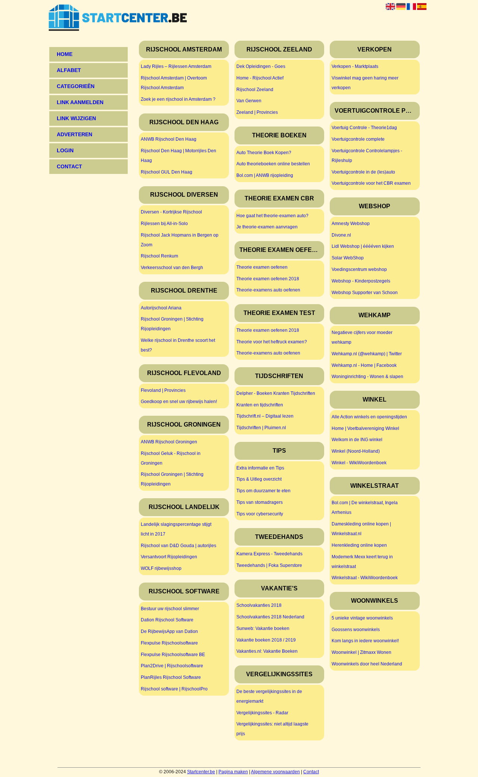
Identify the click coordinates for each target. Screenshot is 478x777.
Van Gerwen (248, 100)
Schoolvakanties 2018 (259, 605)
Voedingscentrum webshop (359, 269)
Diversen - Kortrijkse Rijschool (171, 212)
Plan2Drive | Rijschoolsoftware (172, 665)
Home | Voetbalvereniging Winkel (365, 428)
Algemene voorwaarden (275, 771)
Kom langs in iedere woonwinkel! (365, 640)
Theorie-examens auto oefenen (268, 290)
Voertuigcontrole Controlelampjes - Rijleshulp (367, 155)
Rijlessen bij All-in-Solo (164, 223)
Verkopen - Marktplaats (355, 66)
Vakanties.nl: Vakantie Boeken (267, 651)
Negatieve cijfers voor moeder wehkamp (362, 337)
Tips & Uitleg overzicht (259, 479)
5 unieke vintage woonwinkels (362, 618)
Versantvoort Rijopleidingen (169, 556)
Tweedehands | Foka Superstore (269, 565)
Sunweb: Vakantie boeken (262, 628)
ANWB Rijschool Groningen (169, 441)
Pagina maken (233, 771)
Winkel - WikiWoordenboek (359, 462)
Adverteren (74, 134)
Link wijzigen (76, 118)
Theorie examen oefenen (262, 267)
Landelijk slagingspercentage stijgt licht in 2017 (176, 529)
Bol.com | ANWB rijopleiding (264, 175)
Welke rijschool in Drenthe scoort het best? (178, 345)
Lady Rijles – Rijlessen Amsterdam (176, 66)
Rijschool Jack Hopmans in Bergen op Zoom (179, 240)
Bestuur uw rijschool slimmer (170, 608)
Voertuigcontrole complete (358, 139)
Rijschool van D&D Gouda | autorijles (178, 545)
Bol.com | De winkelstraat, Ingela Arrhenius (365, 507)
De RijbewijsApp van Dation (169, 631)
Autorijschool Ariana (161, 308)
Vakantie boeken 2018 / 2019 (266, 640)
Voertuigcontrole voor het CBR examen (371, 183)
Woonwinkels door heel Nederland (367, 664)
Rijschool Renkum (159, 256)
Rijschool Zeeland (254, 89)
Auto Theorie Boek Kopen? (263, 152)
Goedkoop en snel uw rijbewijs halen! (179, 401)
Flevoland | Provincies (163, 390)
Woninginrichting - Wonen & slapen (367, 376)
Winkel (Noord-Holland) (356, 451)
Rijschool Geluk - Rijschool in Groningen (171, 458)
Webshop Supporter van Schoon (365, 292)
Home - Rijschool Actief (259, 78)
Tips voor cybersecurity (259, 514)
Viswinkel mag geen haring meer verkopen (365, 82)
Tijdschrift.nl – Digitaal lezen (265, 416)
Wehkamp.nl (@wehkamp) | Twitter (367, 353)
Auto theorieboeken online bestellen (273, 163)
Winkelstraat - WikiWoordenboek (365, 577)
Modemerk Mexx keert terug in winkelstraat (362, 561)
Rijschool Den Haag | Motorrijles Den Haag (178, 155)
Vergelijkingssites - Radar (262, 712)
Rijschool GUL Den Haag (166, 172)
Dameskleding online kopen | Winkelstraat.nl (361, 528)
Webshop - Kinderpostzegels (361, 281)
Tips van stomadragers (259, 502)
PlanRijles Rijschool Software (171, 677)
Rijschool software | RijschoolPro (174, 689)
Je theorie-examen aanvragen (267, 227)
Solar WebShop (348, 257)
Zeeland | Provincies (257, 112)
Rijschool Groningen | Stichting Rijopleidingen (172, 323)
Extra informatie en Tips (260, 468)
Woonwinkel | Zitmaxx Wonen (361, 652)
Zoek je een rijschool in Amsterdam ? (178, 99)
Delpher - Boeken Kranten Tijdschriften (275, 393)
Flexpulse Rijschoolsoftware (169, 643)
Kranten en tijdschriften (259, 405)
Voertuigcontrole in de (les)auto (363, 172)
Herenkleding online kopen (359, 545)
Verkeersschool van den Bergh (172, 267)
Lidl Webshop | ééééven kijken (363, 246)
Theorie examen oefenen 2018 (267, 278)
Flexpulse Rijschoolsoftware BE (173, 654)
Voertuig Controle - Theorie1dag (364, 127)
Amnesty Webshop (351, 223)
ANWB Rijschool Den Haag (168, 139)
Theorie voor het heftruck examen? (271, 341)
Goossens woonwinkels (356, 629)
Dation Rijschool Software (167, 619)
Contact (311, 771)
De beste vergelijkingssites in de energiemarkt (269, 696)
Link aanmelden (80, 102)
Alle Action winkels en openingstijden (369, 416)
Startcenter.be (201, 771)
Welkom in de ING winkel (357, 439)
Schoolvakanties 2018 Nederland (270, 617)
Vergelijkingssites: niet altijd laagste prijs (272, 728)
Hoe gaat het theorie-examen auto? (272, 215)
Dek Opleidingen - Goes (260, 66)
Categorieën (75, 86)
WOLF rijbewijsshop (161, 568)
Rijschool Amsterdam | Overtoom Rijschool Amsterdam (174, 82)
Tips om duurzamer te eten (263, 490)
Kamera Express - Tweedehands (269, 553)
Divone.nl (341, 235)
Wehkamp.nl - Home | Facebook (364, 365)
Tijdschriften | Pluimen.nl (261, 427)
